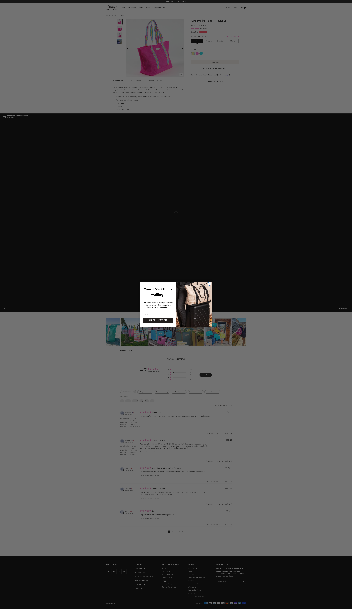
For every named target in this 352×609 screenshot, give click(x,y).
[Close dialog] (209, 283)
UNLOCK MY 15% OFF (158, 320)
